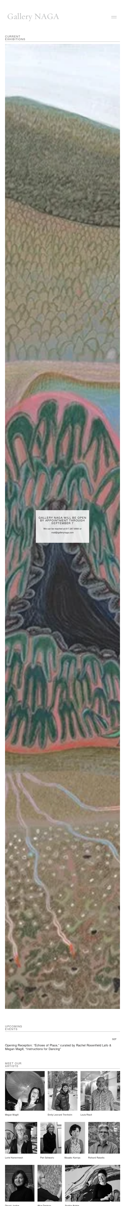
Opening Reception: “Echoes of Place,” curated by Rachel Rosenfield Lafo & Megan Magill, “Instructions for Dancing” (58, 1047)
